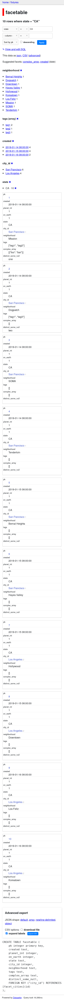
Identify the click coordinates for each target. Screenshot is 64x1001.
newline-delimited (45, 919)
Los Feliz (11, 99)
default (24, 919)
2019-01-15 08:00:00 (17, 151)
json (19, 55)
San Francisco (13, 169)
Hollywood (11, 91)
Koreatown (12, 95)
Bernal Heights (14, 76)
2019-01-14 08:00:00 (17, 147)
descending (28, 42)
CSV (25, 55)
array (31, 919)
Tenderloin (11, 110)
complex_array (31, 61)
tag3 (8, 132)
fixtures (14, 2)
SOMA (9, 106)
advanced (34, 55)
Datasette (17, 997)
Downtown (11, 84)
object (8, 923)
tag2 (8, 128)
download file (31, 929)
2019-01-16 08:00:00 (17, 154)
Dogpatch (11, 80)
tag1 (8, 125)
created (44, 61)
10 (10, 839)
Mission (10, 102)
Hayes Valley (13, 87)
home (5, 2)
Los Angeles (12, 173)
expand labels (16, 933)
